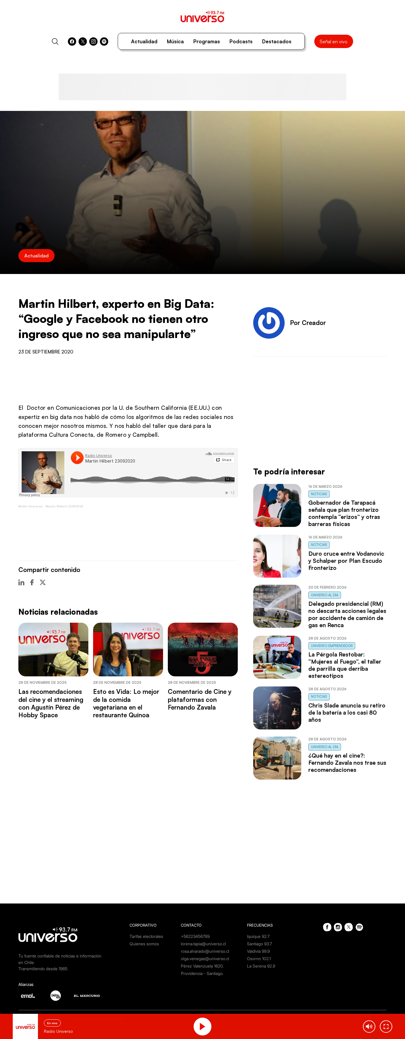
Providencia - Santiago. (202, 973)
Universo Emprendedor (332, 646)
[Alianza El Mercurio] (87, 996)
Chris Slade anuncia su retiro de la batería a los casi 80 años (346, 712)
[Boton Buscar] (55, 41)
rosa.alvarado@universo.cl (205, 951)
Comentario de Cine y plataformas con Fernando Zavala (200, 699)
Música (175, 41)
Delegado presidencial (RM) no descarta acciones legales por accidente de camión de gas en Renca (347, 614)
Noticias (319, 494)
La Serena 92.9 (261, 965)
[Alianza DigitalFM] (55, 995)
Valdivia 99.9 (258, 951)
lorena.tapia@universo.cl (203, 943)
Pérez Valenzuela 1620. (202, 965)
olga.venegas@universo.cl (205, 958)
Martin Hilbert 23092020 (65, 506)
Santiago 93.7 (259, 943)
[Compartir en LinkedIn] (21, 582)
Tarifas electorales (146, 936)
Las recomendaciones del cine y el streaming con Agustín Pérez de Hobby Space (50, 703)
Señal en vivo (333, 41)
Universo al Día (324, 595)
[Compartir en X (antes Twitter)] (43, 582)
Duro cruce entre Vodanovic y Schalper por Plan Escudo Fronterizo (346, 560)
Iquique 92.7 (258, 936)
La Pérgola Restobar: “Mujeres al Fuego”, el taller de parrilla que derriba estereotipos (344, 665)
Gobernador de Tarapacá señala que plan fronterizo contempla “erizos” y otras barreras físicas (344, 513)
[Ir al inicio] (202, 16)
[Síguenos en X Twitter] (83, 41)
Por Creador (308, 322)
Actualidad (144, 41)
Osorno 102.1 (259, 958)
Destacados (276, 41)
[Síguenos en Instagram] (93, 41)
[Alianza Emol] (27, 996)
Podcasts (241, 41)
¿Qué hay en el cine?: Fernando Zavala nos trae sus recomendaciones (347, 762)
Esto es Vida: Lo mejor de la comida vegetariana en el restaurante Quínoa (126, 703)
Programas (206, 41)
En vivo (52, 1023)
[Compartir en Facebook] (32, 582)
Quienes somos (144, 943)
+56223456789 (195, 936)
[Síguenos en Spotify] (104, 41)
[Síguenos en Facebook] (72, 41)
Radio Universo (30, 506)
